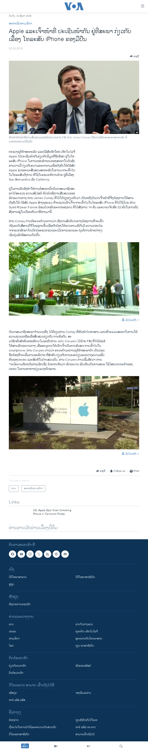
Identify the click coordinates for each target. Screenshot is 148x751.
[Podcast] (56, 554)
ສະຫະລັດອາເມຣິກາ (20, 23)
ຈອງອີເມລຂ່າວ (83, 693)
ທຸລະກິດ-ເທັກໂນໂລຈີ (87, 632)
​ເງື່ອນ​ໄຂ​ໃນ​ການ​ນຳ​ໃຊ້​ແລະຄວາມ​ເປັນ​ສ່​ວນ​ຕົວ (32, 727)
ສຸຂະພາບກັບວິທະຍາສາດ (89, 639)
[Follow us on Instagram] (30, 554)
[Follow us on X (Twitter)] (38, 554)
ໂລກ (11, 646)
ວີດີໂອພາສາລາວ (18, 577)
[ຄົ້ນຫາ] (121, 746)
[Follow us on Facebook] (12, 554)
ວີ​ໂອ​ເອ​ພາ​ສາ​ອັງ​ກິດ (19, 735)
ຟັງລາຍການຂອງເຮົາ (19, 604)
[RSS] (47, 554)
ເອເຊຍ (12, 632)
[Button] (134, 56)
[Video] (55, 746)
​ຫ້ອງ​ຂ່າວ (14, 720)
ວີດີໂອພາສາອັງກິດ (85, 577)
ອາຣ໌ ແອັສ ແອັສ (17, 700)
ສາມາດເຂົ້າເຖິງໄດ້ (85, 735)
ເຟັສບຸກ (13, 693)
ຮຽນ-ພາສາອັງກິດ (85, 646)
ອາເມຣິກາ (14, 639)
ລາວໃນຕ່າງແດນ (84, 624)
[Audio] (88, 746)
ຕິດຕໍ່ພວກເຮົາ (16, 673)
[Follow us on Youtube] (21, 554)
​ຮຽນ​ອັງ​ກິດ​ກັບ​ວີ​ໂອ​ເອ (86, 720)
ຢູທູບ (11, 584)
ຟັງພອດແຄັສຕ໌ (83, 666)
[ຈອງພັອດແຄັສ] (65, 554)
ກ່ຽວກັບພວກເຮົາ (17, 666)
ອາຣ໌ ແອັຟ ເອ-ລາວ (86, 727)
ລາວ (11, 624)
